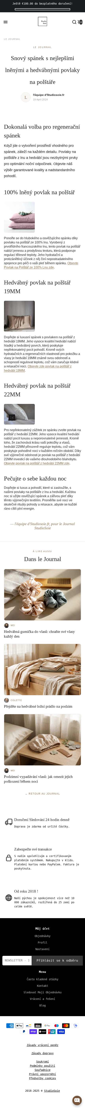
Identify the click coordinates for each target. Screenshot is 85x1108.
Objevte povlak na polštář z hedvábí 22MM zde (36, 463)
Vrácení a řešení (42, 998)
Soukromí (42, 1061)
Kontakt (42, 985)
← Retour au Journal (42, 793)
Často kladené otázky (42, 979)
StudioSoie (52, 1090)
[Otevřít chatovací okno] (77, 1100)
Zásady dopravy (42, 1053)
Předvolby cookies (42, 1078)
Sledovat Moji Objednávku (42, 992)
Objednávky (42, 936)
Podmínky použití (42, 1065)
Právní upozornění (42, 1074)
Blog (42, 1005)
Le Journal (12, 39)
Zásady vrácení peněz (42, 1045)
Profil (42, 942)
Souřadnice (42, 1069)
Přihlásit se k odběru (57, 960)
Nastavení (42, 949)
